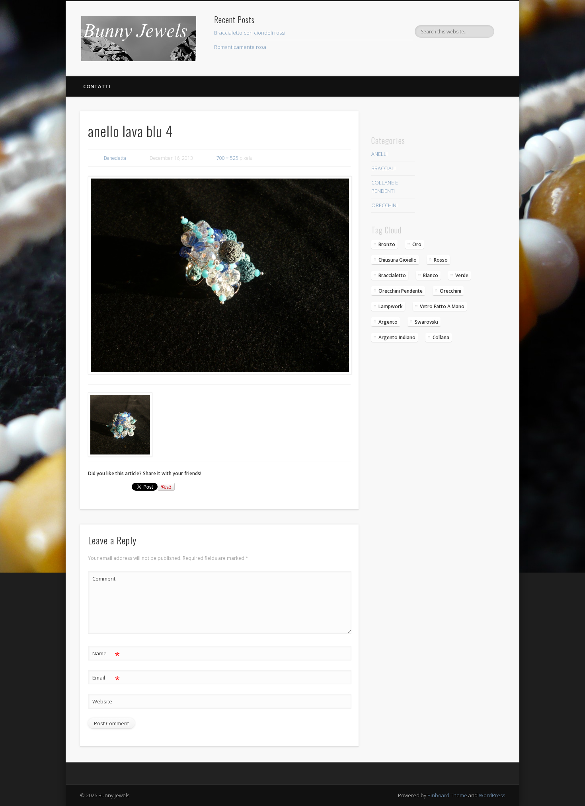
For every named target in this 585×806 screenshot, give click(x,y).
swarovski (426, 322)
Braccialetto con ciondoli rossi (249, 32)
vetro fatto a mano (442, 306)
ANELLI (379, 153)
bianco (430, 275)
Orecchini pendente (400, 290)
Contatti (96, 86)
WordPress (492, 795)
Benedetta (115, 158)
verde (461, 275)
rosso (441, 259)
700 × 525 (227, 158)
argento (388, 322)
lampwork (390, 306)
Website (102, 701)
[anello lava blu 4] (219, 275)
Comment (103, 578)
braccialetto (392, 275)
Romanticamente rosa (240, 46)
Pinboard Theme (447, 795)
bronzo (386, 244)
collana (441, 337)
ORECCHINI (384, 205)
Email (106, 679)
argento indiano (396, 337)
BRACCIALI (383, 168)
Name (106, 654)
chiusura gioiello (397, 259)
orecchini (450, 290)
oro (416, 244)
